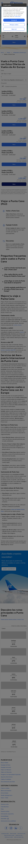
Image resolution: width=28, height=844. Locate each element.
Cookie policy (17, 16)
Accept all (14, 20)
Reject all (14, 29)
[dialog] (14, 17)
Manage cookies (14, 24)
